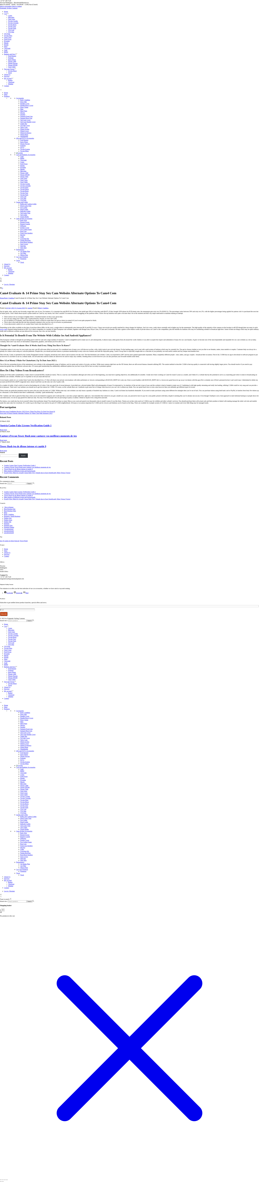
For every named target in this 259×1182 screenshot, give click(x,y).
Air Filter (23, 253)
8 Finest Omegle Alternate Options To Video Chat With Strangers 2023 (26, 413)
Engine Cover (24, 228)
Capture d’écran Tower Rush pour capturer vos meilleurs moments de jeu (38, 436)
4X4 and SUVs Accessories (25, 138)
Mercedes (23, 171)
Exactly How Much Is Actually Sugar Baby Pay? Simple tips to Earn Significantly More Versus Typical (37, 473)
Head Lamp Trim (25, 206)
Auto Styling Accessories (24, 218)
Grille (22, 237)
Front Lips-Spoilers (26, 233)
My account (8, 268)
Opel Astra (23, 178)
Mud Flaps (23, 111)
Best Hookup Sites (10, 511)
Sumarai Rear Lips (26, 118)
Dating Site (7, 522)
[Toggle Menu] (1, 89)
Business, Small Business (12, 516)
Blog (5, 513)
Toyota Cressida (25, 186)
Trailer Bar (23, 124)
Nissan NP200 (25, 175)
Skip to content (17, 6)
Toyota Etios (24, 187)
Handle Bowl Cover (26, 105)
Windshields (24, 136)
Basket (10, 269)
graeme (30, 308)
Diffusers (23, 226)
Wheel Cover (24, 131)
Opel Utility (24, 182)
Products (7, 96)
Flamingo (23, 259)
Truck (18, 260)
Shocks (22, 113)
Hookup (6, 523)
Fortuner (23, 145)
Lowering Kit (24, 238)
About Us (7, 264)
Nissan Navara (25, 144)
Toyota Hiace (24, 189)
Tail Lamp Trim (25, 213)
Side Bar (23, 246)
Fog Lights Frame (26, 229)
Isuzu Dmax (24, 142)
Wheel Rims (24, 134)
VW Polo (23, 200)
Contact (6, 275)
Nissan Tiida (24, 176)
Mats (21, 109)
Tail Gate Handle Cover (28, 122)
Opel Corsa (24, 180)
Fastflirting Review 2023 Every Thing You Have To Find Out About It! (27, 411)
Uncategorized (8, 529)
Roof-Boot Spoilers (26, 242)
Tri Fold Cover (25, 125)
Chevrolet (23, 160)
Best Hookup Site (9, 509)
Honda (22, 166)
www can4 (3, 329)
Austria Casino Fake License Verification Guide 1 (25, 425)
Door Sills (23, 102)
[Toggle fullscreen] (3, 1179)
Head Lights (24, 209)
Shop (5, 94)
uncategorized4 (9, 533)
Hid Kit (22, 235)
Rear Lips (23, 231)
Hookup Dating (9, 527)
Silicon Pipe (24, 255)
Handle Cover (24, 103)
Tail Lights (23, 215)
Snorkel (22, 114)
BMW (22, 158)
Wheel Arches (24, 129)
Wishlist (10, 273)
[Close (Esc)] (7, 1179)
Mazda (22, 169)
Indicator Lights (25, 211)
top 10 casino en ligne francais (9, 541)
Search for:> (4, 620)
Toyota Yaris (24, 195)
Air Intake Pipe (25, 251)
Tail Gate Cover (25, 120)
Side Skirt (23, 248)
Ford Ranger (24, 140)
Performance (20, 249)
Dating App (8, 518)
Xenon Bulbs (24, 217)
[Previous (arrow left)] (1, 1181)
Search (2, 452)
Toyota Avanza (25, 149)
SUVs (22, 147)
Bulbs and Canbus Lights (28, 204)
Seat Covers (24, 244)
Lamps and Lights (22, 202)
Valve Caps (24, 127)
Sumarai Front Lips (26, 116)
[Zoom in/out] (1, 1179)
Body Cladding (25, 100)
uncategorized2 (9, 531)
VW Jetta (23, 198)
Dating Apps (8, 520)
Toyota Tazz (24, 193)
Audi (21, 156)
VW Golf (23, 197)
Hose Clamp (24, 107)
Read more (3, 430)
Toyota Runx (24, 191)
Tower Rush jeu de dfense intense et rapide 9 (23, 446)
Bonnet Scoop (24, 222)
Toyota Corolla (25, 184)
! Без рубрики (8, 507)
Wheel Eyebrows (25, 133)
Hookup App (8, 525)
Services (6, 266)
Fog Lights (23, 207)
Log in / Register (9, 284)
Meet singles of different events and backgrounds (19, 471)
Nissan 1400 (24, 173)
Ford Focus (24, 164)
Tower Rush (24, 541)
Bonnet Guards (25, 224)
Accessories (20, 98)
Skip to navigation (6, 6)
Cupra (22, 162)
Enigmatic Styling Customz (9, 8)
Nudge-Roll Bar (25, 240)
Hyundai (23, 167)
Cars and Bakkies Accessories (25, 155)
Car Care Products (22, 257)
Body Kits (23, 220)
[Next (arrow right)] (3, 1181)
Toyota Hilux (24, 151)
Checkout (11, 271)
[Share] (5, 1179)
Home (6, 93)
